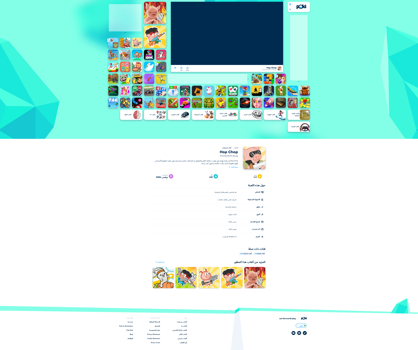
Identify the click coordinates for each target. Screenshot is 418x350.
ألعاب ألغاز (183, 334)
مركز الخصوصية (154, 330)
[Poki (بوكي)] (301, 6)
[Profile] (290, 4)
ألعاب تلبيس (182, 338)
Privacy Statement (153, 334)
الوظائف (130, 338)
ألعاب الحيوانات (226, 148)
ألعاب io (184, 326)
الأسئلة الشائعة (154, 322)
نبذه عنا (130, 322)
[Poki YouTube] (293, 333)
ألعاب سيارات (182, 322)
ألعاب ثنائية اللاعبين (179, 330)
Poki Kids (129, 330)
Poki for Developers (126, 326)
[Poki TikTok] (305, 333)
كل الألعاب (183, 342)
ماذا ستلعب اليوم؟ (290, 9)
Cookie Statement (153, 338)
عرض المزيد (234, 167)
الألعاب (236, 148)
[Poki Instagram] (299, 333)
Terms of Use (155, 342)
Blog (131, 334)
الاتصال (157, 326)
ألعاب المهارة (260, 253)
